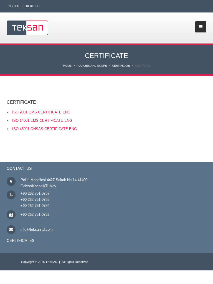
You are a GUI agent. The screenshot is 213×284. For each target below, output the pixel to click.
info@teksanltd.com (37, 229)
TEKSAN (51, 261)
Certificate (121, 65)
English (13, 5)
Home (67, 65)
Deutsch (32, 5)
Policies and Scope (92, 65)
